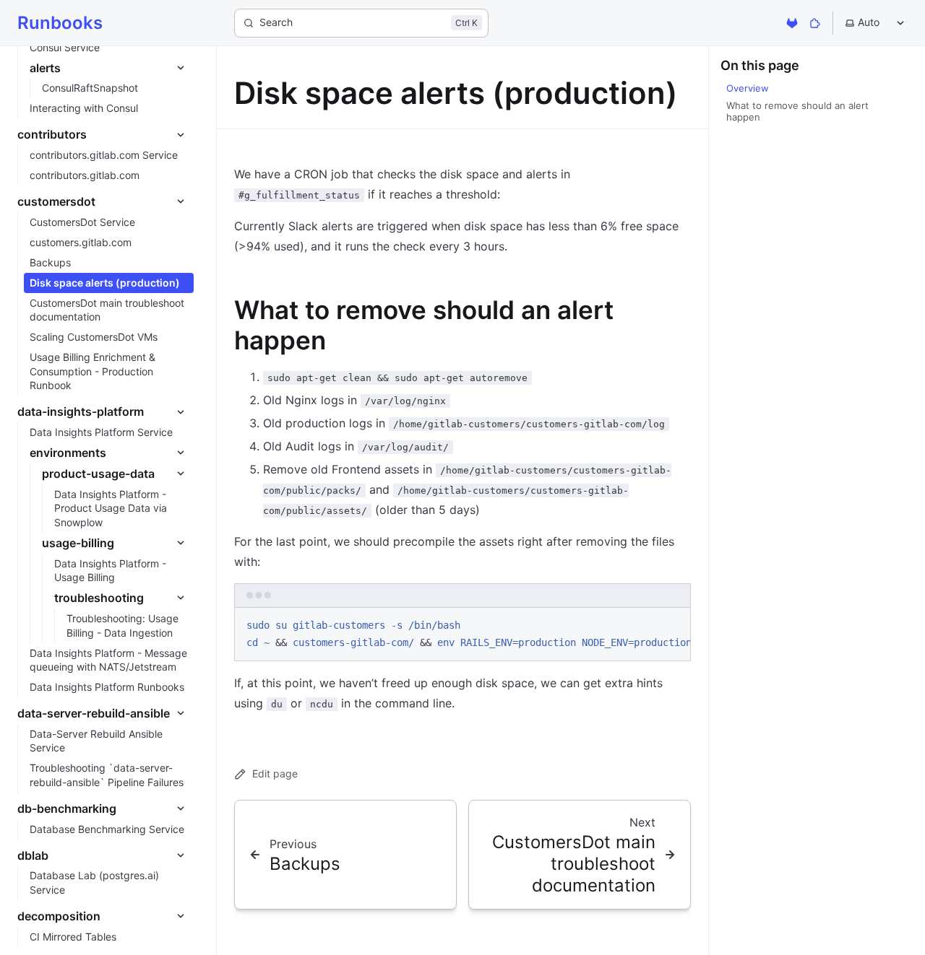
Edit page (275, 773)
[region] (462, 634)
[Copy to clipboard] (672, 623)
